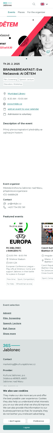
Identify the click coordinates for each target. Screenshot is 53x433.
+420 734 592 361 (16, 207)
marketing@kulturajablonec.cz (19, 364)
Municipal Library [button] (16, 93)
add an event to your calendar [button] (23, 109)
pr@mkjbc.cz (14, 203)
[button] (44, 4)
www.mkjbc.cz (14, 104)
